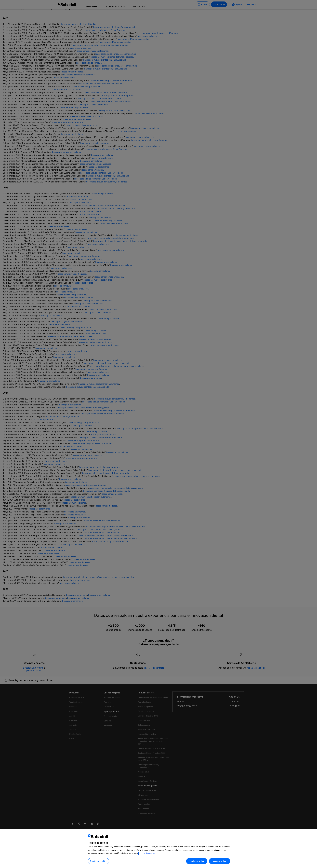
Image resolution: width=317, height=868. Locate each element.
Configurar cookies (98, 861)
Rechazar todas (197, 861)
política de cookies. (147, 853)
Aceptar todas (219, 861)
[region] (158, 848)
